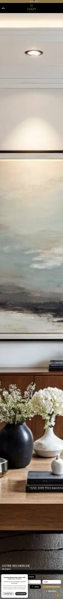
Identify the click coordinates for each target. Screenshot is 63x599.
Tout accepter (21, 593)
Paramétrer (8, 593)
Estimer (31, 577)
